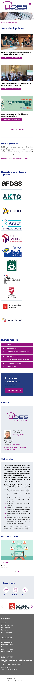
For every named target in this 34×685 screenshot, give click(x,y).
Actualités (9, 344)
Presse (6, 595)
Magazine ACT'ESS (7, 642)
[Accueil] (8, 6)
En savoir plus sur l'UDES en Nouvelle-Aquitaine (14, 158)
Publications (15, 595)
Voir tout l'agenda (14, 390)
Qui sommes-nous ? (7, 625)
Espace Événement (6, 651)
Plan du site (11, 681)
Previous (2, 607)
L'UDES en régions (6, 632)
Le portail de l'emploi (7, 644)
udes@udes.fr (9, 667)
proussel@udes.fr (18, 435)
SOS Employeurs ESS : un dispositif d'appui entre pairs (18, 352)
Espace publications (7, 649)
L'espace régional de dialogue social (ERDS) (18, 359)
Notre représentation (12, 356)
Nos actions (4, 630)
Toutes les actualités (17, 130)
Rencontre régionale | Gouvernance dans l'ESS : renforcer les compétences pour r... (16, 53)
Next (32, 607)
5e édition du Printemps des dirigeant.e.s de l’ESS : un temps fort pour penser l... (16, 84)
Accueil (3, 22)
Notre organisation (12, 348)
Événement (25, 595)
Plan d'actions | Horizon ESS (14, 363)
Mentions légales (21, 681)
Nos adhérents (5, 627)
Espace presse (5, 647)
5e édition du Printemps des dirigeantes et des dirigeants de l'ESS (15, 115)
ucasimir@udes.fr (14, 444)
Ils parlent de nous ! (12, 366)
